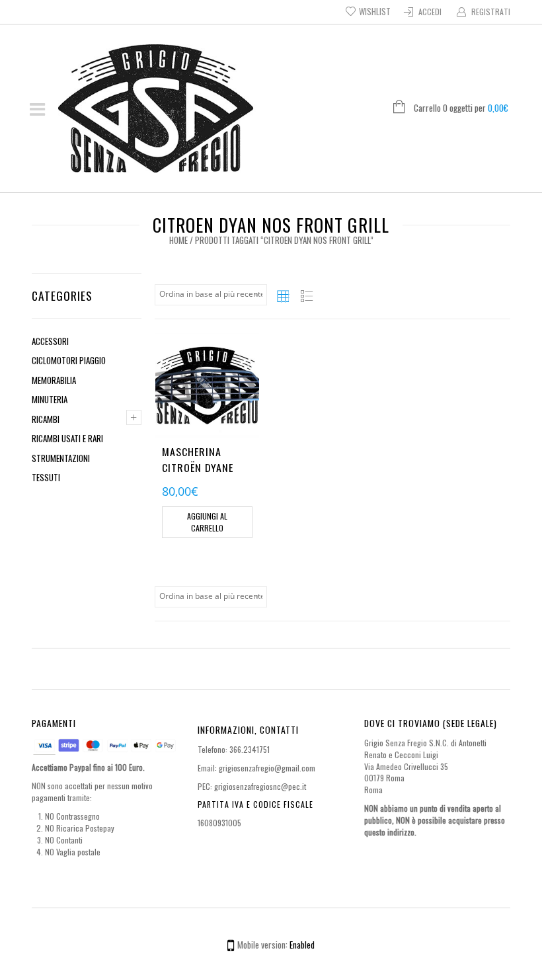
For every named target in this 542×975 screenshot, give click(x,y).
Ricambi (45, 419)
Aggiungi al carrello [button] (207, 521)
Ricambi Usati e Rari (67, 438)
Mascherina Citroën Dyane (197, 459)
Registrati (490, 11)
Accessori (50, 341)
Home (178, 240)
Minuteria (49, 399)
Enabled (302, 944)
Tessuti (46, 477)
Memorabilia (54, 380)
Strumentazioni (61, 458)
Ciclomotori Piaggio (69, 360)
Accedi (430, 11)
